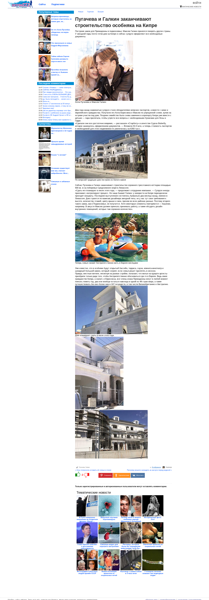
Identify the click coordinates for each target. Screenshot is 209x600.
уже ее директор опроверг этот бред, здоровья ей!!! (63, 110)
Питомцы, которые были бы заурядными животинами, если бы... (131, 546)
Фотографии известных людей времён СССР (87, 572)
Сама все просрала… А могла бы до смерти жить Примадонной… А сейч (72, 97)
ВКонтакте (140, 475)
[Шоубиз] (20, 7)
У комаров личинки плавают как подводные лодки (152, 573)
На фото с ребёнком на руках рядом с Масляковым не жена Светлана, (71, 113)
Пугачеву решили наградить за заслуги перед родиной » (149, 470)
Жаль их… (47, 101)
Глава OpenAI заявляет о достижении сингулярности (87, 546)
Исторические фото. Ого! (153, 518)
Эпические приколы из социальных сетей (153, 545)
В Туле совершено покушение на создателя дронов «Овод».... (87, 519)
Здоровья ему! (48, 108)
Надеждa (169, 467)
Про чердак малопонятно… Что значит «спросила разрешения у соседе (71, 92)
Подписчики (57, 4)
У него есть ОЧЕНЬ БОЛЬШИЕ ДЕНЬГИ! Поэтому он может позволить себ (72, 94)
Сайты (42, 4)
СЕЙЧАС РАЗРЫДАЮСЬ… (53, 90)
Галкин (88, 467)
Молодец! (46, 117)
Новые (80, 12)
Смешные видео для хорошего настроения (109, 545)
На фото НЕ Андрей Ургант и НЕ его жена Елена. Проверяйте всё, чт (70, 115)
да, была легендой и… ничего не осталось (60, 99)
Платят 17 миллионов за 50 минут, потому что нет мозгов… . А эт (68, 104)
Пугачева (82, 467)
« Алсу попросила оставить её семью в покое (93, 470)
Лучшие (101, 12)
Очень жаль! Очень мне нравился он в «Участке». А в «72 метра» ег (70, 120)
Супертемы (45, 124)
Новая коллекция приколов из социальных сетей (109, 573)
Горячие (90, 12)
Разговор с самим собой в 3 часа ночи (131, 572)
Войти (197, 2)
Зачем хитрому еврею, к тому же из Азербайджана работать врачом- (70, 106)
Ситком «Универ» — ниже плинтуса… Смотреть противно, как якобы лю (71, 87)
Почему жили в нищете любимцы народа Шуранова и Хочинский (131, 519)
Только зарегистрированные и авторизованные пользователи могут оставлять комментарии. (121, 486)
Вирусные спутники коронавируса (109, 518)
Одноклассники (124, 475)
